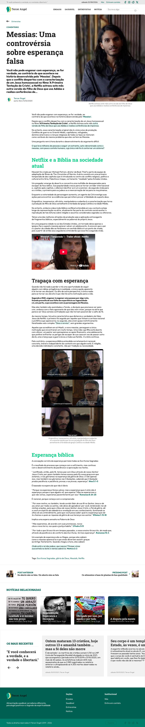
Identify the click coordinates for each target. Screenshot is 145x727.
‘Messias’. (87, 116)
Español (111, 723)
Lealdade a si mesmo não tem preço (21, 617)
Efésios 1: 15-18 (99, 515)
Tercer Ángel (19, 98)
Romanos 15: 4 (102, 532)
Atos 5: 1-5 (93, 481)
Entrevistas (84, 9)
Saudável (70, 9)
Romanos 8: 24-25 (88, 494)
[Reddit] (133, 2)
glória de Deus (62, 558)
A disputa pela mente (122, 618)
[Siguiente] (17, 667)
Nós (102, 2)
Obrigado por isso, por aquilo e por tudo (89, 617)
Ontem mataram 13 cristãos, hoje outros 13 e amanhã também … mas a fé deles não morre (71, 645)
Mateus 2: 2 (72, 548)
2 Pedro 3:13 (78, 526)
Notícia (98, 9)
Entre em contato (113, 2)
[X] (137, 2)
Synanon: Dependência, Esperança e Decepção (51, 614)
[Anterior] (9, 667)
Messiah (73, 558)
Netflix (81, 558)
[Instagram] (129, 2)
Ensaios (57, 9)
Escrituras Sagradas (46, 558)
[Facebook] (125, 2)
